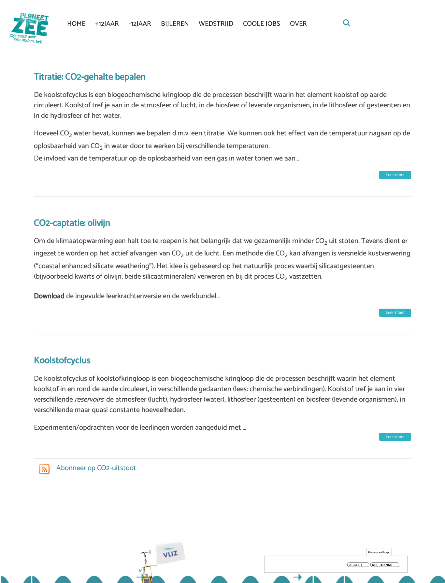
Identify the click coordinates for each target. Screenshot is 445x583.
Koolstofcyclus (62, 360)
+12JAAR (107, 23)
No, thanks (382, 565)
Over (298, 23)
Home (76, 23)
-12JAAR (140, 23)
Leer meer (395, 174)
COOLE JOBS (261, 23)
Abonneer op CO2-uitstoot (95, 468)
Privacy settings (379, 552)
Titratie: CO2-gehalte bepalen (90, 76)
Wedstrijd (216, 23)
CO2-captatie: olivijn (72, 223)
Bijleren (175, 23)
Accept (356, 565)
